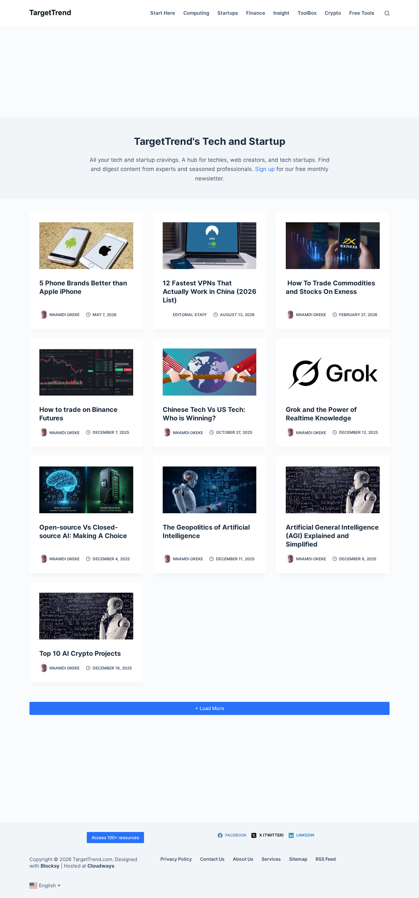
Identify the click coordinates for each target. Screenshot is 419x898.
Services (271, 859)
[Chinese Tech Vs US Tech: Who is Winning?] (210, 371)
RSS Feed (326, 859)
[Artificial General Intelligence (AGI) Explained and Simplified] (333, 489)
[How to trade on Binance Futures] (86, 371)
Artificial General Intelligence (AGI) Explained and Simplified (332, 535)
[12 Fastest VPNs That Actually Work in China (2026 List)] (210, 245)
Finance (255, 13)
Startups (227, 13)
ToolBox (307, 13)
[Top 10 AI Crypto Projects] (86, 616)
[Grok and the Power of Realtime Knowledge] (333, 371)
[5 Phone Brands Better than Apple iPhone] (86, 245)
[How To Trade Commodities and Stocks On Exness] (333, 245)
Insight (281, 13)
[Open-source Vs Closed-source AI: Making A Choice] (86, 489)
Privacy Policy (176, 859)
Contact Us (212, 859)
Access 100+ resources (115, 837)
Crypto (333, 13)
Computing (196, 13)
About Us (243, 859)
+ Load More (209, 708)
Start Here (162, 13)
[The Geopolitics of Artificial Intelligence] (210, 489)
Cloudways (100, 866)
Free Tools (361, 13)
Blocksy (50, 866)
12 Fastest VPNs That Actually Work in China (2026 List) (209, 291)
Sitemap (298, 859)
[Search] (387, 13)
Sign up (265, 169)
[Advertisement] (209, 72)
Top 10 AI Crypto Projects (80, 653)
